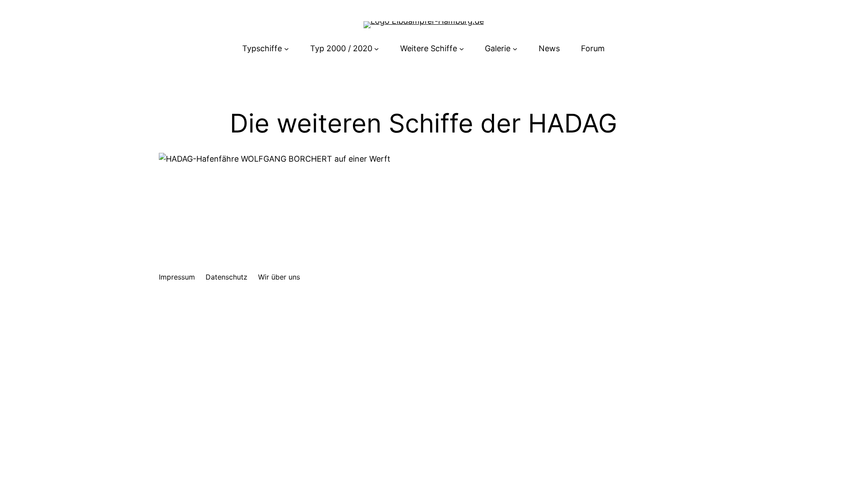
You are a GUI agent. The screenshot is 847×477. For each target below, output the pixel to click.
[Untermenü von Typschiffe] (286, 48)
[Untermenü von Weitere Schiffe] (461, 48)
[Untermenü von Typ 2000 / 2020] (376, 48)
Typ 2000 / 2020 (341, 48)
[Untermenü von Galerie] (515, 48)
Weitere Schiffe (428, 48)
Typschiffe (262, 48)
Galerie (497, 48)
